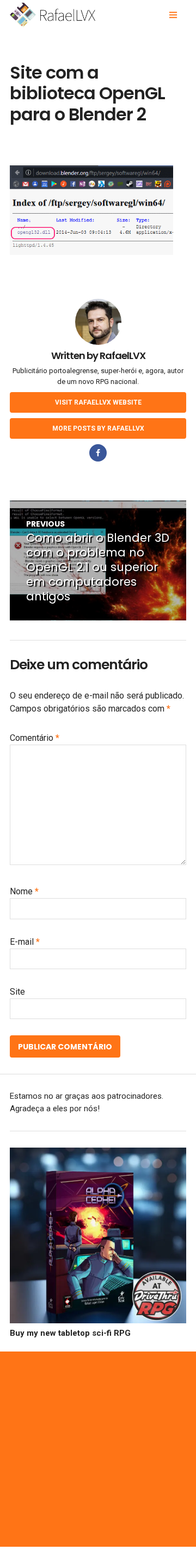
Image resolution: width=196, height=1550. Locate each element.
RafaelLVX (122, 355)
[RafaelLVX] (77, 15)
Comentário (34, 738)
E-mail (25, 942)
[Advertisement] (98, 1449)
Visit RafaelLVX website (98, 402)
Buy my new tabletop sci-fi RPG (70, 1333)
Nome (24, 891)
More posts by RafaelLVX (98, 428)
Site (17, 992)
